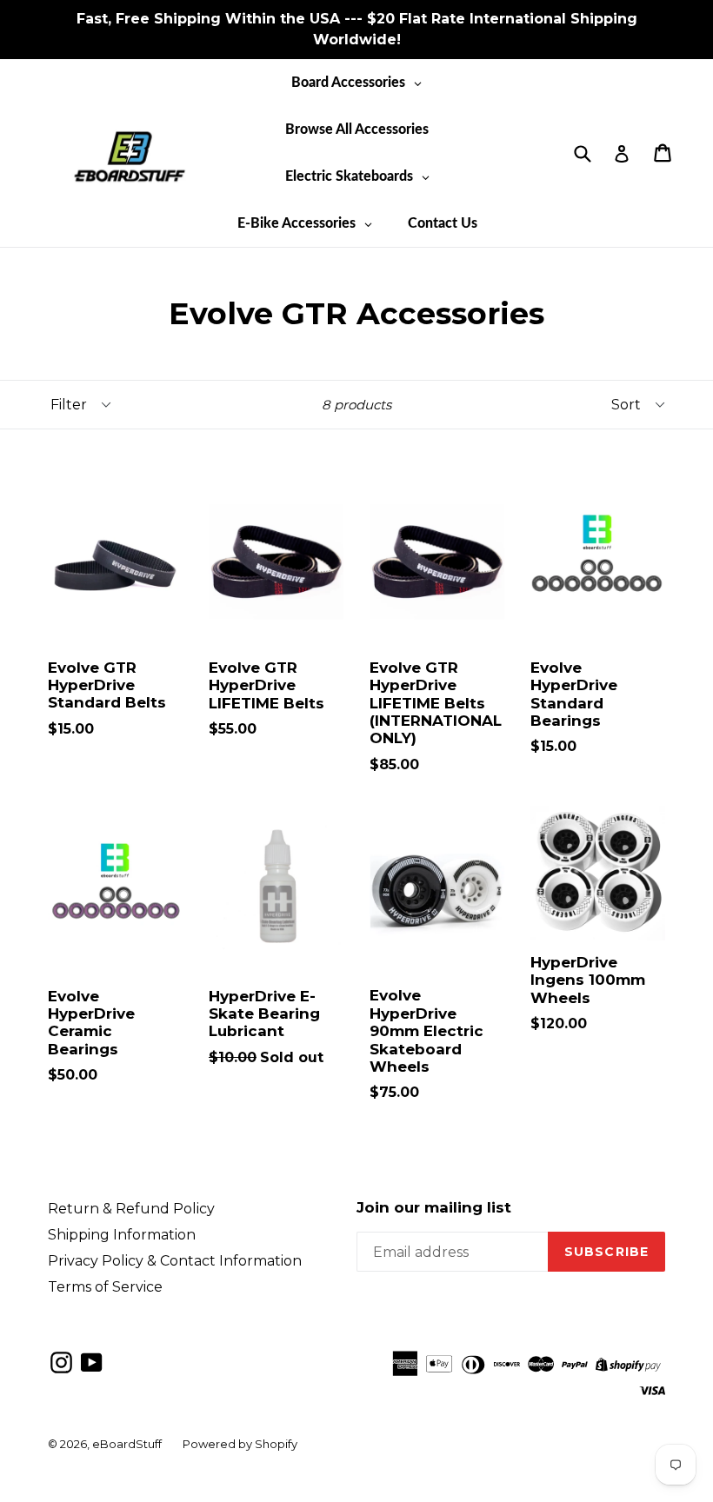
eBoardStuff (127, 1444)
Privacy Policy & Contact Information (175, 1261)
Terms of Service (105, 1287)
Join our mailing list (433, 1207)
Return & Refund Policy (131, 1208)
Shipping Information (122, 1234)
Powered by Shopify (240, 1444)
